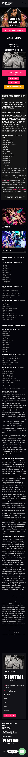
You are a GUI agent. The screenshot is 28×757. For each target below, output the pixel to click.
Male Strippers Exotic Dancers (9, 354)
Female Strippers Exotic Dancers (10, 300)
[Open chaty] (22, 751)
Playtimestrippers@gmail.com (9, 733)
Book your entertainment (19, 189)
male (3, 180)
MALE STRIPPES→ (14, 44)
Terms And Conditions (7, 736)
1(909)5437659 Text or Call (8, 731)
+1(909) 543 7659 (11, 691)
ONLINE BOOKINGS (21, 132)
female (8, 180)
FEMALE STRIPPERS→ (14, 46)
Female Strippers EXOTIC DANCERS (10, 286)
